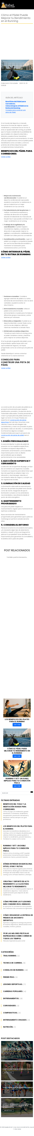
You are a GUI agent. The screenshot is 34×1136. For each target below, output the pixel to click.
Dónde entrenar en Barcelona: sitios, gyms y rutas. (17, 865)
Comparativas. (10, 1013)
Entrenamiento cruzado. (15, 1020)
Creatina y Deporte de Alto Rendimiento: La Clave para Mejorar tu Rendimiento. (16, 884)
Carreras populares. (13, 991)
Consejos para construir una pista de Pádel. (16, 111)
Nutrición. (8, 1027)
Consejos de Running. (13, 970)
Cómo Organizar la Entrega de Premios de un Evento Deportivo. (18, 918)
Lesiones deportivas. (13, 984)
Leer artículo (8, 1053)
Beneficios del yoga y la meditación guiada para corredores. (14, 807)
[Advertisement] (17, 41)
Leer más (17, 725)
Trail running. (10, 956)
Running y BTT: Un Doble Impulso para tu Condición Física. (16, 848)
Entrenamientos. (11, 998)
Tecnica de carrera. (12, 963)
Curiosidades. (9, 1005)
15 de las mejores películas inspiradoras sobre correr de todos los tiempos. (17, 936)
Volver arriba (5, 157)
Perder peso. (9, 977)
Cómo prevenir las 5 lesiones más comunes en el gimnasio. (17, 902)
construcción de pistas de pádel (12, 435)
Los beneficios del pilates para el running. (17, 827)
